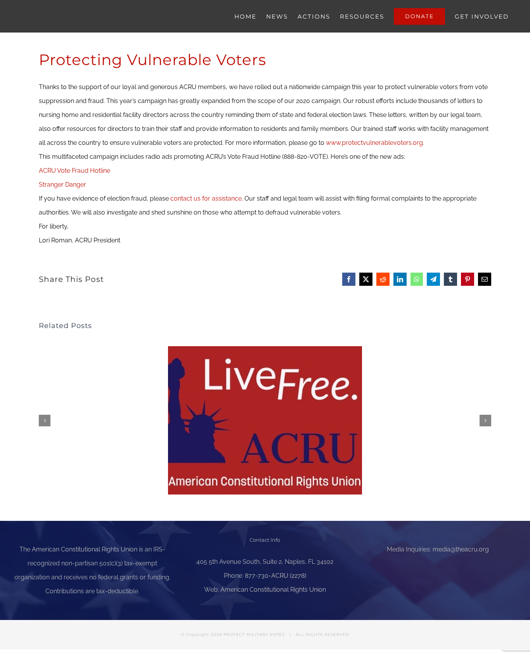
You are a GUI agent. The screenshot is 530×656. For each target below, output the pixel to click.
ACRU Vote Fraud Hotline (74, 170)
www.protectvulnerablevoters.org (374, 142)
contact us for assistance (206, 198)
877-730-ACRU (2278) (275, 575)
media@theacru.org (461, 549)
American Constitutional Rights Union (84, 549)
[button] (44, 420)
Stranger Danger (62, 184)
